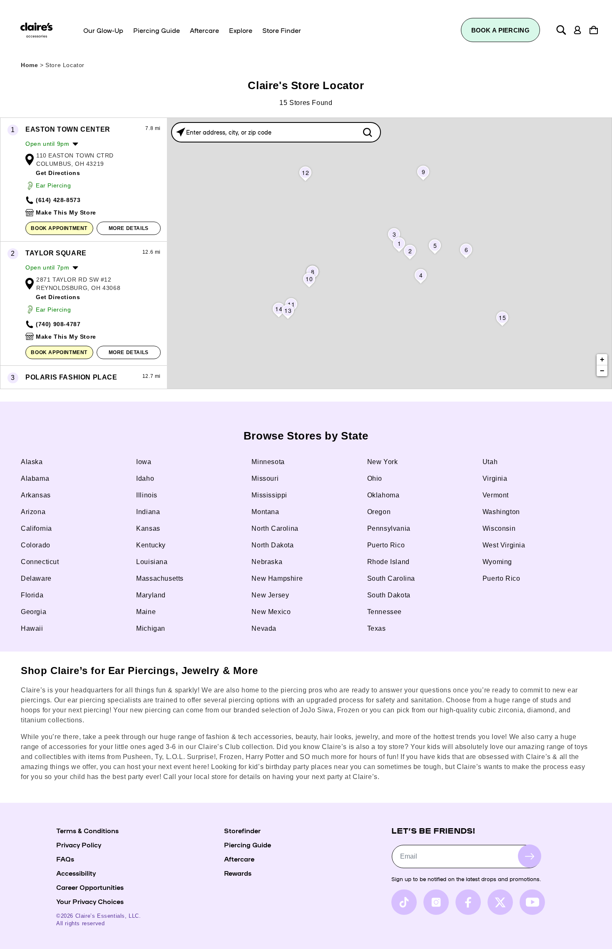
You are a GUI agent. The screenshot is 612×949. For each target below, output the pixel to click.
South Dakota (388, 595)
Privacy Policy (78, 844)
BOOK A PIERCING (500, 30)
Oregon (379, 511)
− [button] (602, 371)
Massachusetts (160, 578)
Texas (376, 628)
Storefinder (242, 830)
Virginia (495, 478)
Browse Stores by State (306, 436)
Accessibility (76, 872)
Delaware (36, 578)
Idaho (145, 478)
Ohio (374, 478)
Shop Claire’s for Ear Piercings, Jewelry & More (139, 670)
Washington (501, 511)
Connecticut (40, 561)
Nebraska (266, 561)
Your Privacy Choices (90, 901)
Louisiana (151, 561)
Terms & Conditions (87, 830)
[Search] (561, 30)
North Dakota (272, 545)
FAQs (65, 858)
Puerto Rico (386, 545)
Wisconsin (499, 528)
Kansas (148, 528)
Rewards (237, 872)
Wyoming (497, 561)
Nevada (263, 628)
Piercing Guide (247, 844)
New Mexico (271, 611)
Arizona (33, 511)
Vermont (496, 495)
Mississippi (269, 495)
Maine (146, 611)
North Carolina (274, 528)
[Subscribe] (529, 856)
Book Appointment (59, 228)
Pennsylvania (388, 528)
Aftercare (239, 858)
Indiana (148, 511)
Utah (490, 461)
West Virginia (504, 545)
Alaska (32, 461)
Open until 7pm (47, 267)
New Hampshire (277, 578)
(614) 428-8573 (58, 200)
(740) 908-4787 (58, 324)
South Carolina (391, 578)
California (36, 528)
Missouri (265, 478)
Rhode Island (388, 561)
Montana (265, 511)
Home (29, 65)
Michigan (150, 628)
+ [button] (602, 359)
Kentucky (151, 545)
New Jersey (270, 595)
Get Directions (58, 173)
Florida (32, 595)
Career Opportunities (90, 887)
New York (382, 461)
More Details (129, 228)
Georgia (33, 611)
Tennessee (384, 611)
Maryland (151, 595)
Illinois (146, 495)
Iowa (143, 461)
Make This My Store (66, 212)
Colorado (35, 545)
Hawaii (32, 628)
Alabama (35, 478)
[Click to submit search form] (367, 132)
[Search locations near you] (180, 132)
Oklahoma (383, 495)
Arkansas (36, 495)
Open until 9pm (47, 143)
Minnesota (267, 461)
